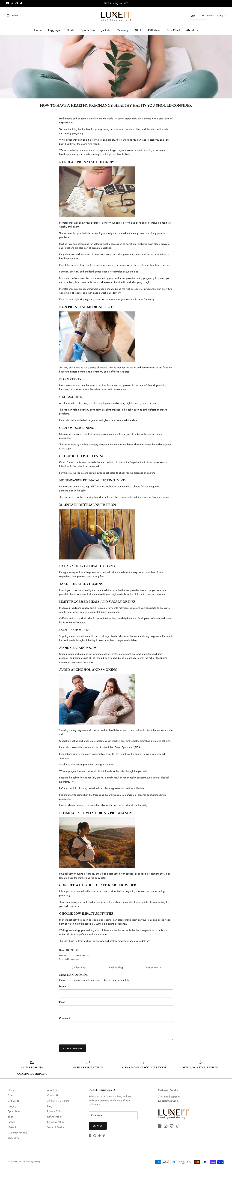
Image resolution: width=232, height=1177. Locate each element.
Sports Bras (88, 30)
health (66, 959)
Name (62, 986)
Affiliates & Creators (58, 1101)
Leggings (54, 30)
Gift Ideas (154, 30)
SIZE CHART (14, 1138)
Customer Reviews (17, 1132)
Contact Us (53, 1095)
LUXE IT (18, 1161)
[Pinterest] (16, 3)
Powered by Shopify (31, 1161)
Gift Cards (13, 1101)
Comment (64, 1018)
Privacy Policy (54, 1111)
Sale (10, 1095)
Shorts (70, 30)
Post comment (72, 1048)
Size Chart (173, 30)
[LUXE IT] (116, 16)
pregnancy (75, 959)
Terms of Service (55, 1127)
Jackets (106, 30)
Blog (49, 1106)
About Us (192, 30)
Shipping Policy (55, 1122)
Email (62, 1002)
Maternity (123, 30)
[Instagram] (12, 3)
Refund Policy (54, 1116)
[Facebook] (7, 3)
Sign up (98, 1125)
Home (38, 30)
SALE (138, 30)
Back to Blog (116, 967)
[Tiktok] (21, 3)
